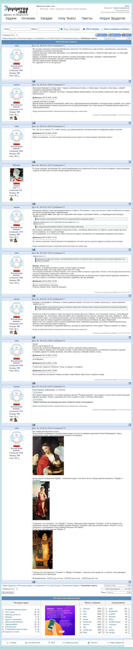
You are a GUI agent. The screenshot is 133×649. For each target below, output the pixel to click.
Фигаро (112, 632)
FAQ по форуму (92, 29)
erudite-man (87, 630)
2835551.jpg (51, 578)
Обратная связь (72, 643)
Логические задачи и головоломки (31, 38)
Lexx (85, 611)
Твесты (86, 18)
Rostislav (86, 609)
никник (17, 85)
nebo (17, 46)
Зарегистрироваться (121, 8)
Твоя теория (10, 612)
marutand (112, 625)
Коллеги (94, 643)
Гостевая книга (34, 643)
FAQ (53, 643)
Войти (127, 6)
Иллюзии (28, 18)
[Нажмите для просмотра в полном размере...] (48, 474)
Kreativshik (87, 622)
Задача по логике (12, 632)
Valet (85, 632)
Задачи (10, 18)
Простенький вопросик (14, 622)
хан (110, 627)
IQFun (111, 619)
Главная (13, 643)
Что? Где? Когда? (53, 38)
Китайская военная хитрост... (16, 610)
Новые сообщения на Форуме (116, 29)
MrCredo (16, 165)
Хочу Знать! (67, 18)
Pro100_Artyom (115, 622)
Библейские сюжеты (89, 38)
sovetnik (112, 614)
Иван (85, 617)
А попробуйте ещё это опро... (16, 629)
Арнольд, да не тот (12, 614)
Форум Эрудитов (112, 18)
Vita (84, 627)
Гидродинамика (11, 624)
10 (65, 428)
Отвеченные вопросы (70, 38)
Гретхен (86, 625)
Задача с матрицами (13, 619)
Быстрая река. (10, 627)
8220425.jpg (69, 578)
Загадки (46, 18)
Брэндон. (8, 617)
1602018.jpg (86, 578)
